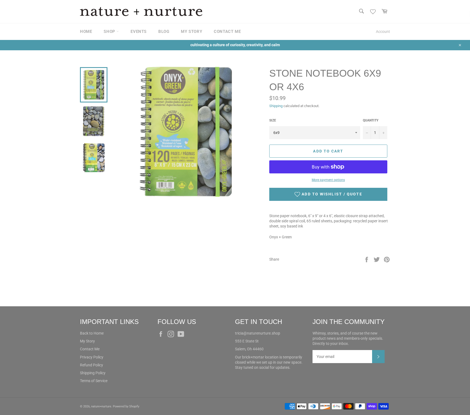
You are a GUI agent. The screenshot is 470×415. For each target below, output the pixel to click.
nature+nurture (101, 406)
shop (110, 31)
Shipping (276, 106)
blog (163, 31)
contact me (227, 31)
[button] (328, 194)
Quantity (370, 120)
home (86, 31)
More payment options (328, 180)
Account (383, 31)
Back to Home (92, 333)
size (272, 120)
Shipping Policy (93, 373)
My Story (87, 341)
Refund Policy (91, 365)
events (139, 31)
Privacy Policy (91, 357)
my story (191, 31)
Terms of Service (93, 381)
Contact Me (90, 349)
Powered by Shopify (126, 406)
